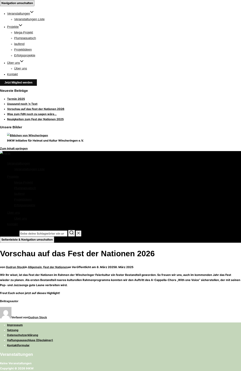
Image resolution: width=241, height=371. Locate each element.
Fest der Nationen (55, 267)
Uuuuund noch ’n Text (22, 104)
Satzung (12, 330)
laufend (19, 44)
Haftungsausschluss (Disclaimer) (30, 340)
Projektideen (23, 49)
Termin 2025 (16, 99)
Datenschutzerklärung (22, 335)
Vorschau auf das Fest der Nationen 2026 (35, 109)
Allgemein (35, 267)
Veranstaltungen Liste (29, 19)
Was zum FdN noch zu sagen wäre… (32, 114)
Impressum (15, 325)
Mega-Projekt (23, 32)
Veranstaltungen (18, 13)
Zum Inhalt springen (14, 148)
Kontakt (12, 74)
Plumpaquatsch (25, 38)
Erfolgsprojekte (24, 55)
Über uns (13, 63)
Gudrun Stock (15, 267)
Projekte (13, 27)
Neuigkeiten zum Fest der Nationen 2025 (35, 119)
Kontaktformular (18, 345)
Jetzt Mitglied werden (18, 82)
